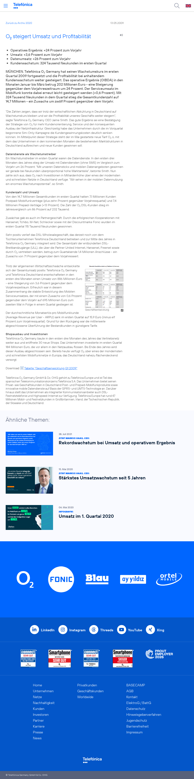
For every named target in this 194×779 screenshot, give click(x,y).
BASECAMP (135, 685)
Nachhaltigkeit (44, 703)
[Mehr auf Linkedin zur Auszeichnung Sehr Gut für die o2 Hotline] (92, 659)
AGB (130, 691)
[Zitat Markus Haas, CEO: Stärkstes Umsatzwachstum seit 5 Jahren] (95, 480)
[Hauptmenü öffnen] (5, 5)
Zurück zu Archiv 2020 (19, 23)
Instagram (77, 630)
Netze (37, 697)
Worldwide (85, 697)
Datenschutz (135, 708)
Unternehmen (43, 691)
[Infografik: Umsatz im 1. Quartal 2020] (95, 517)
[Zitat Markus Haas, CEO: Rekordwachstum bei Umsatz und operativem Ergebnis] (95, 443)
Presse (38, 732)
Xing (160, 630)
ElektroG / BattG (138, 703)
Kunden (38, 708)
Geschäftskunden (90, 691)
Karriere (39, 726)
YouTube (135, 630)
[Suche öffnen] (177, 5)
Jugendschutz (136, 720)
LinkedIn (48, 630)
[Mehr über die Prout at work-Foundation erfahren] (159, 659)
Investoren (41, 714)
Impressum (134, 732)
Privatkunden (87, 685)
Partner (38, 720)
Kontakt (132, 697)
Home (37, 685)
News (37, 738)
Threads (106, 630)
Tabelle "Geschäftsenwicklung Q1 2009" (50, 368)
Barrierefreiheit (137, 726)
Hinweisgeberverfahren (143, 714)
